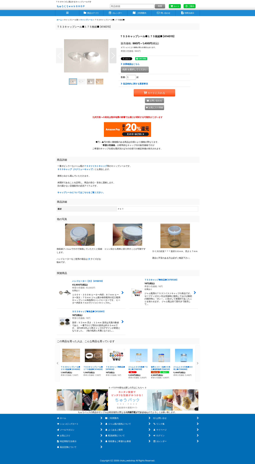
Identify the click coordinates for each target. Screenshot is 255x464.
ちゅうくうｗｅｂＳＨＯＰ (71, 6)
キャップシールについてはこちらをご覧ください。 (81, 192)
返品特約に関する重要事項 (135, 83)
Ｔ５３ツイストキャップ (95, 166)
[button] (67, 13)
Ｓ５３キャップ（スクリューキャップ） (76, 169)
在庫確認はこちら (131, 64)
